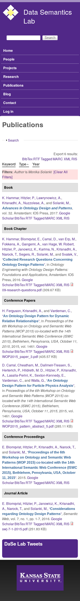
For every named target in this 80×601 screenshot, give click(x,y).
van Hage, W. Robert (58, 244)
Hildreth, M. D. (33, 370)
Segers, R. (27, 254)
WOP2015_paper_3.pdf (20, 356)
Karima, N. (47, 249)
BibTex (27, 158)
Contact (9, 102)
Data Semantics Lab (47, 16)
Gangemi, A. (31, 244)
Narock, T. (9, 254)
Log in (8, 111)
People (9, 59)
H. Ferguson (11, 310)
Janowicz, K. (27, 249)
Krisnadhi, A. (12, 202)
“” (37, 262)
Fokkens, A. (11, 244)
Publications (13, 85)
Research (11, 76)
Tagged (46, 158)
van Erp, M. (67, 238)
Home (8, 50)
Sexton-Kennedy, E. (50, 375)
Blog (7, 93)
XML (67, 158)
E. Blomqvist (11, 447)
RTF (36, 158)
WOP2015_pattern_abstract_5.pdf (28, 426)
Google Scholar (12, 419)
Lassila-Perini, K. (20, 375)
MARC (58, 158)
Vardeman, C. (60, 310)
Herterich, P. (11, 370)
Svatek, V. (69, 254)
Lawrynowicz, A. (48, 197)
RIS (74, 158)
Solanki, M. (61, 202)
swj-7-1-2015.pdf (15, 528)
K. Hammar (10, 197)
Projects (10, 67)
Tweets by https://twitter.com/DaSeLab (32, 552)
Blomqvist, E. (31, 238)
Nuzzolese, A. (33, 202)
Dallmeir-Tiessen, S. (55, 365)
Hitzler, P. (28, 197)
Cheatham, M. (28, 365)
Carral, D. (49, 238)
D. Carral (9, 365)
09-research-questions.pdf (22, 289)
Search (13, 140)
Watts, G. (38, 380)
